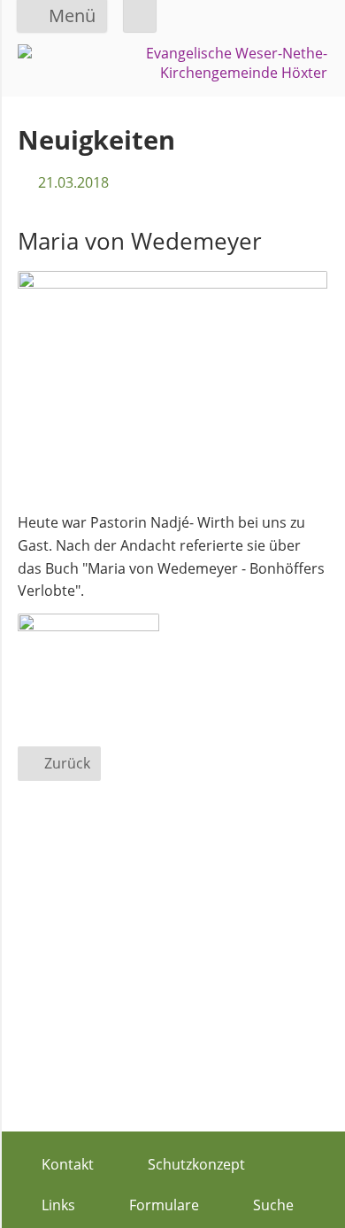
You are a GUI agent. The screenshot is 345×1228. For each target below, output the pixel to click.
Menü (72, 15)
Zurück (67, 763)
